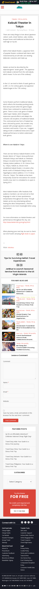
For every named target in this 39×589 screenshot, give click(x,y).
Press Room (5, 551)
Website (6, 401)
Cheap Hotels (6, 533)
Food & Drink (20, 310)
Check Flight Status (26, 542)
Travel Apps (20, 286)
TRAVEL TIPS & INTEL (19, 19)
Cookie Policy (25, 551)
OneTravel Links (7, 528)
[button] (27, 2)
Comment (6, 361)
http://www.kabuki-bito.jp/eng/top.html (16, 222)
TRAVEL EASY (21, 299)
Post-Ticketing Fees (26, 560)
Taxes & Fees (25, 555)
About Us (5, 548)
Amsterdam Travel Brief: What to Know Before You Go (25, 328)
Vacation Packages (7, 538)
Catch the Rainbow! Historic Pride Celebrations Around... (24, 337)
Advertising (5, 555)
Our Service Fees (26, 558)
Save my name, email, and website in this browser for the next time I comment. (17, 414)
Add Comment (11, 30)
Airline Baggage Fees (27, 538)
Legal (22, 546)
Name (6, 382)
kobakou (11, 247)
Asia (17, 297)
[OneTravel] (8, 2)
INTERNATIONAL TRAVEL (27, 297)
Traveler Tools (25, 528)
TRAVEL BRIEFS (20, 322)
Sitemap (4, 542)
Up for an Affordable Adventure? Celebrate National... (24, 292)
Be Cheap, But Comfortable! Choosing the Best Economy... (25, 348)
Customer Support (26, 533)
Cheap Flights (6, 530)
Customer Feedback (8, 553)
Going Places (23, 30)
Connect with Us (8, 522)
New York (19, 333)
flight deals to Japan (28, 234)
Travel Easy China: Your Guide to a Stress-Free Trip (25, 305)
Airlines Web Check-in (27, 535)
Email (5, 392)
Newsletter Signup (7, 560)
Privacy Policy (25, 548)
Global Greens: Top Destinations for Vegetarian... (23, 316)
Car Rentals (5, 535)
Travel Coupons (25, 540)
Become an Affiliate (8, 558)
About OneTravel (7, 546)
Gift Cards (24, 530)
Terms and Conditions (27, 553)
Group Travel (6, 540)
